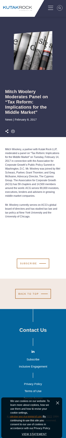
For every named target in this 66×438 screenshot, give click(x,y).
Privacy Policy (33, 384)
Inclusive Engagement (33, 366)
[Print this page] (13, 132)
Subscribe (33, 359)
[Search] (60, 8)
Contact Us (33, 330)
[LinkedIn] (33, 352)
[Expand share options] (7, 132)
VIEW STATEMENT (34, 434)
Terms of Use (33, 391)
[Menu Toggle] (50, 7)
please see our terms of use (25, 416)
